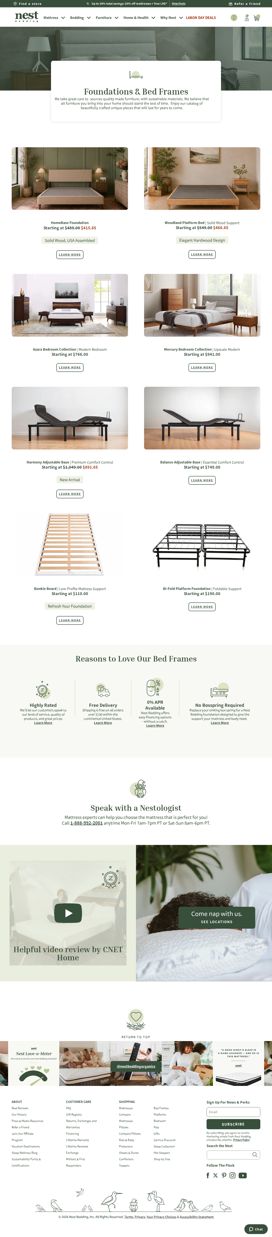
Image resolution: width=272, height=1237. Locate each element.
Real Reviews (20, 1108)
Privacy (140, 1216)
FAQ (68, 1108)
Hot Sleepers (162, 1152)
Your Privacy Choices (161, 1216)
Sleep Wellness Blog (24, 1152)
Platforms (160, 1114)
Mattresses (126, 1108)
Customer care (78, 1101)
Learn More (43, 722)
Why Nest (168, 17)
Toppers (124, 1165)
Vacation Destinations (26, 1146)
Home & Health (136, 17)
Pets (156, 1127)
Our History (19, 1114)
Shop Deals (179, 3)
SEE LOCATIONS (217, 922)
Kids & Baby (126, 1140)
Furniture (104, 17)
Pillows (123, 1127)
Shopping (127, 1101)
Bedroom (160, 1120)
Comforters (126, 1159)
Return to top (136, 1037)
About (17, 1101)
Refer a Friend (20, 1127)
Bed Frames (161, 1108)
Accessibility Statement (197, 1216)
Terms (128, 1216)
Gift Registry (74, 1114)
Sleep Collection (164, 1146)
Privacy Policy (241, 1139)
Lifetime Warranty (77, 1140)
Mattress (51, 17)
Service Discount (165, 1140)
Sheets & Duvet (129, 1152)
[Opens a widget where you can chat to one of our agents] (256, 1229)
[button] (136, 1022)
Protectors (126, 1146)
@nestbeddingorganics (136, 1066)
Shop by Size (162, 1159)
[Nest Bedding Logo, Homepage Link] (26, 17)
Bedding (77, 17)
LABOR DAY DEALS (201, 17)
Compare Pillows (130, 1133)
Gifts (157, 1133)
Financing (72, 1133)
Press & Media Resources (27, 1120)
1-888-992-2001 (86, 823)
